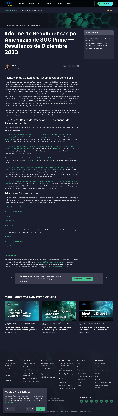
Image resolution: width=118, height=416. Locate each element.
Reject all (30, 409)
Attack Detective (10, 369)
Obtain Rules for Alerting (30, 367)
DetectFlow (8, 375)
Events (79, 367)
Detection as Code (82, 379)
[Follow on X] (73, 66)
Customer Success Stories (85, 376)
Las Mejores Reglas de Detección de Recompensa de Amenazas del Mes (96, 44)
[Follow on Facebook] (69, 66)
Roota (79, 382)
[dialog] (25, 400)
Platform (22, 3)
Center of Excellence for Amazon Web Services (66, 370)
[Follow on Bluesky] (111, 401)
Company (69, 3)
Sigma (79, 385)
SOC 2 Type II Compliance (103, 382)
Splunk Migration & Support (67, 374)
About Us (98, 367)
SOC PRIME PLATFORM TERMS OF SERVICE (50, 401)
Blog (15, 10)
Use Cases (40, 3)
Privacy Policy (9, 402)
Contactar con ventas (82, 279)
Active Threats (81, 373)
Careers (97, 376)
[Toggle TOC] (111, 33)
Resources (59, 3)
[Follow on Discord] (77, 66)
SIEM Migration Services (48, 377)
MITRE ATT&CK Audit (47, 369)
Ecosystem (32, 3)
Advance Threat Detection (31, 370)
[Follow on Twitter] (106, 401)
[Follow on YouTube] (91, 401)
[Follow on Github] (86, 401)
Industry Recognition (101, 370)
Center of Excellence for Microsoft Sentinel (66, 364)
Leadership (98, 373)
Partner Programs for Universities (101, 386)
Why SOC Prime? (100, 363)
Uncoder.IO (62, 382)
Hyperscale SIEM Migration (31, 381)
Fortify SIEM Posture (29, 363)
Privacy (97, 379)
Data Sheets (81, 370)
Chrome (61, 388)
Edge (73, 388)
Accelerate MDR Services (30, 378)
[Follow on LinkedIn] (64, 66)
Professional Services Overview (47, 364)
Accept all (40, 409)
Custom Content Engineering (46, 373)
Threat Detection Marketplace (10, 364)
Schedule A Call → (105, 3)
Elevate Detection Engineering (28, 374)
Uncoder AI (8, 372)
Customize (10, 409)
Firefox (68, 388)
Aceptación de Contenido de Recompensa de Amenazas (98, 39)
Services (49, 3)
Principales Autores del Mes (93, 48)
